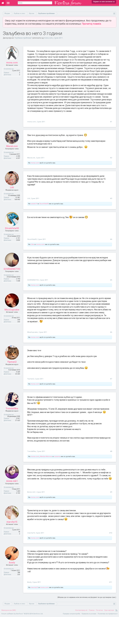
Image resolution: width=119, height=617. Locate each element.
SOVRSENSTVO (12, 269)
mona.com (48, 38)
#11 (110, 582)
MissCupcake (11, 309)
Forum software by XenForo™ (22, 614)
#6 (111, 332)
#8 (111, 451)
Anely (12, 562)
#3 (111, 198)
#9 (111, 492)
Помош (91, 610)
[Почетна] (2, 3)
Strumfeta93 (43, 204)
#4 (111, 239)
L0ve (32, 244)
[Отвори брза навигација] (114, 13)
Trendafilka (12, 408)
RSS (117, 610)
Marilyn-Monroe (46, 456)
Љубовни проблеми (23, 38)
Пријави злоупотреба (71, 614)
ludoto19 (34, 204)
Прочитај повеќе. (92, 23)
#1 (111, 122)
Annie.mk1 (12, 481)
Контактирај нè (81, 610)
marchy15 (12, 521)
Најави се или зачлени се (104, 2)
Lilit (12, 187)
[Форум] (8, 3)
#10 (110, 533)
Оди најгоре (109, 610)
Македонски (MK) (8, 610)
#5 (111, 280)
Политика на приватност (108, 614)
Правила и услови (89, 614)
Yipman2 (12, 361)
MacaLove (12, 146)
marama (57, 456)
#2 (111, 158)
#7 (111, 379)
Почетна (99, 610)
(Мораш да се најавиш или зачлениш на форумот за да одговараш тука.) (86, 597)
